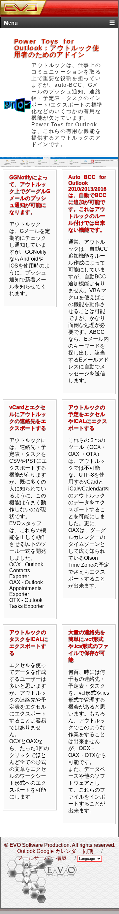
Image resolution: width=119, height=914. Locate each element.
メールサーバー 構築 (42, 858)
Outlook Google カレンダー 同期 (55, 851)
